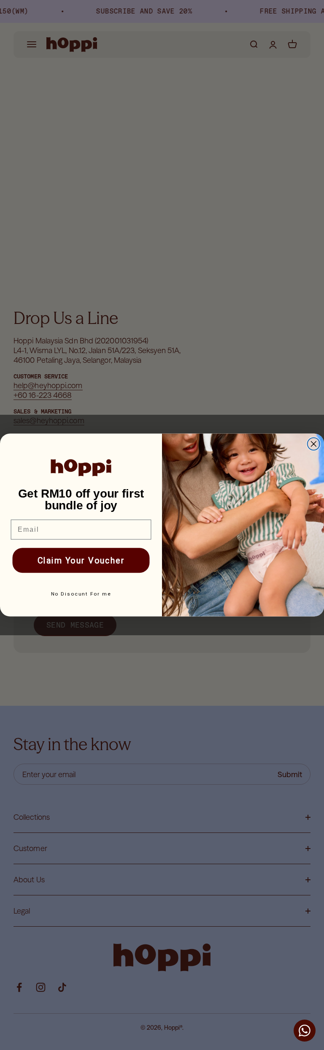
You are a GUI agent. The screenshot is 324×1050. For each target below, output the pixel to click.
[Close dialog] (314, 444)
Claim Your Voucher (81, 560)
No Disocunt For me (81, 594)
